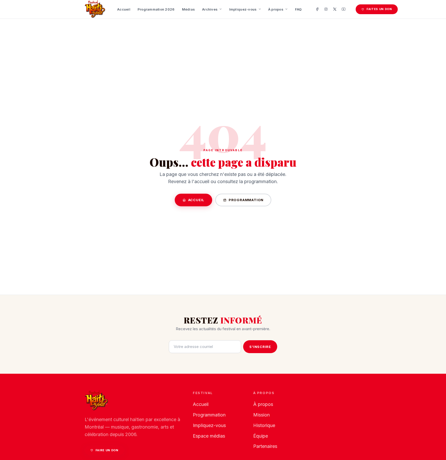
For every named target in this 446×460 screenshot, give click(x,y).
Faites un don (379, 9)
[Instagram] (326, 9)
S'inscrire (260, 347)
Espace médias (209, 436)
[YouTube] (343, 9)
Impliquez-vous (243, 9)
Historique (264, 425)
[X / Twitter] (335, 9)
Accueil (123, 9)
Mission (261, 415)
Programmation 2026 (156, 9)
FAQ (298, 9)
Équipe (260, 436)
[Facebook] (317, 9)
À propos (275, 9)
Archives (210, 9)
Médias (188, 9)
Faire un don (106, 450)
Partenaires (265, 446)
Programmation (246, 200)
